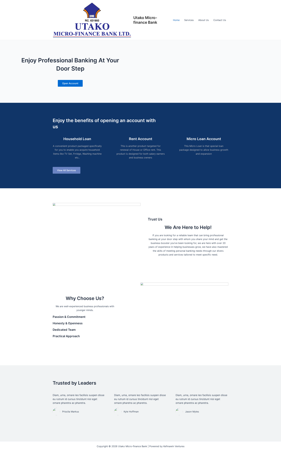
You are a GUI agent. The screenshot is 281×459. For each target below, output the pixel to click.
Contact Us (219, 20)
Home (176, 20)
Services (189, 20)
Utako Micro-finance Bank (145, 19)
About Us (203, 20)
